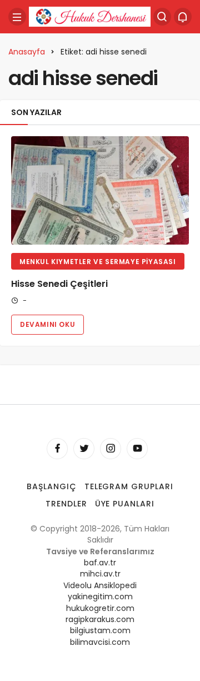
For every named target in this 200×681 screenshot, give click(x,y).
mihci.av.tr (100, 573)
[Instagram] (110, 448)
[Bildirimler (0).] (183, 17)
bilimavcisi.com (100, 642)
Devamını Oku (47, 324)
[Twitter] (83, 448)
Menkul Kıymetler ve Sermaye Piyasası (97, 261)
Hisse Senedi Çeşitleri (59, 283)
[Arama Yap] (162, 17)
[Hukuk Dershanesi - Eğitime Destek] (90, 16)
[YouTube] (137, 448)
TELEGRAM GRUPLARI (129, 486)
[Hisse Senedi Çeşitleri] (100, 190)
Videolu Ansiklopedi (100, 585)
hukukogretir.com (100, 608)
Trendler (66, 503)
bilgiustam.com (100, 630)
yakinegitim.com (100, 596)
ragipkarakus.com (100, 619)
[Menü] (17, 17)
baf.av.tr (100, 562)
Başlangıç (52, 486)
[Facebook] (57, 448)
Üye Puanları (125, 503)
